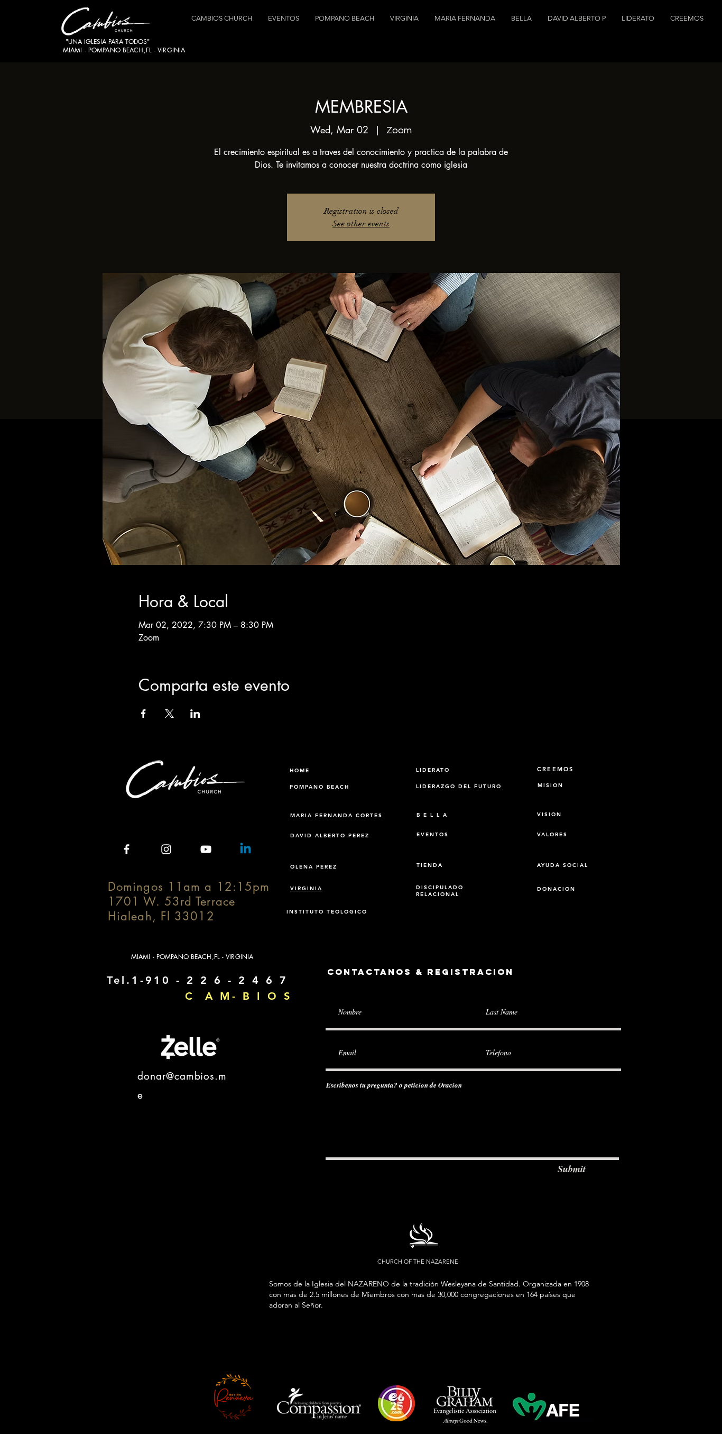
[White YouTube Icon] (205, 849)
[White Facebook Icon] (126, 849)
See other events (361, 223)
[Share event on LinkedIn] (195, 713)
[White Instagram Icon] (166, 849)
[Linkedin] (245, 849)
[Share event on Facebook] (143, 713)
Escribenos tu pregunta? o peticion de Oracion (394, 1085)
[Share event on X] (169, 713)
